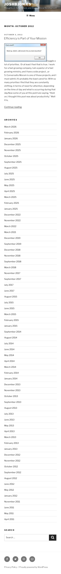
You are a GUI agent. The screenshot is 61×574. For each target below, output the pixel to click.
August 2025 (10, 167)
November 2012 (12, 460)
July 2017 (8, 285)
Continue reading (13, 107)
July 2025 (9, 173)
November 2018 (12, 255)
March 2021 (10, 232)
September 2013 (12, 402)
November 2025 (12, 150)
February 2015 (11, 320)
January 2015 (10, 326)
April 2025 (9, 191)
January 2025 (11, 209)
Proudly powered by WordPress (33, 567)
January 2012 (10, 495)
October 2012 (11, 466)
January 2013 (10, 449)
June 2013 (9, 419)
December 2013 (12, 384)
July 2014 (9, 343)
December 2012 (12, 455)
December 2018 (12, 250)
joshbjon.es (17, 4)
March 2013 (10, 437)
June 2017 (9, 291)
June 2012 (9, 484)
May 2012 (9, 490)
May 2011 (9, 513)
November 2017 (12, 273)
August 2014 (10, 337)
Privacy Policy (10, 567)
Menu (32, 15)
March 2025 (10, 197)
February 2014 (11, 373)
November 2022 (12, 220)
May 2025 (9, 185)
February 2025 (11, 203)
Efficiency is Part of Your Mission (25, 38)
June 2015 (9, 308)
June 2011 (9, 507)
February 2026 (11, 132)
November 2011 (12, 501)
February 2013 (11, 443)
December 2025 (12, 144)
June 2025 (9, 179)
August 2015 (10, 296)
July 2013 (9, 414)
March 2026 (10, 126)
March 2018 (10, 267)
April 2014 (9, 361)
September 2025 (13, 162)
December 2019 (12, 238)
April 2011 (9, 519)
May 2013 (9, 425)
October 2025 (11, 156)
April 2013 (9, 431)
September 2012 (12, 472)
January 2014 (10, 378)
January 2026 (11, 138)
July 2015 (9, 302)
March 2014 (10, 367)
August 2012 (10, 478)
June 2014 (9, 349)
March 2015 (10, 314)
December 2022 (12, 214)
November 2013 (12, 390)
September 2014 (12, 331)
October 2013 (11, 396)
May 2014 (9, 355)
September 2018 (12, 261)
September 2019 (12, 244)
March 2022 (10, 226)
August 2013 (10, 408)
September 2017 (12, 279)
